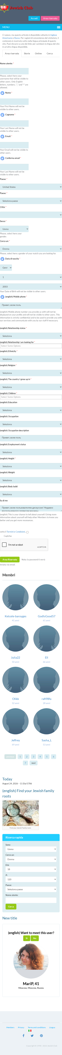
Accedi (34, 18)
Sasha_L (47, 740)
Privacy (21, 1027)
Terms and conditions (37, 1027)
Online (38, 53)
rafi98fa (46, 698)
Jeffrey (15, 740)
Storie (27, 53)
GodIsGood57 (46, 616)
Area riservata (50, 18)
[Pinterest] (41, 1036)
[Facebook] (23, 1036)
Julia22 (15, 657)
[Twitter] (32, 1036)
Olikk (15, 698)
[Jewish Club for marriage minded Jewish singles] (31, 8)
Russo (17, 38)
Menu (6, 27)
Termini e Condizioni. (16, 531)
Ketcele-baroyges (15, 616)
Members (10, 1027)
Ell (46, 657)
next (33, 763)
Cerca (50, 53)
